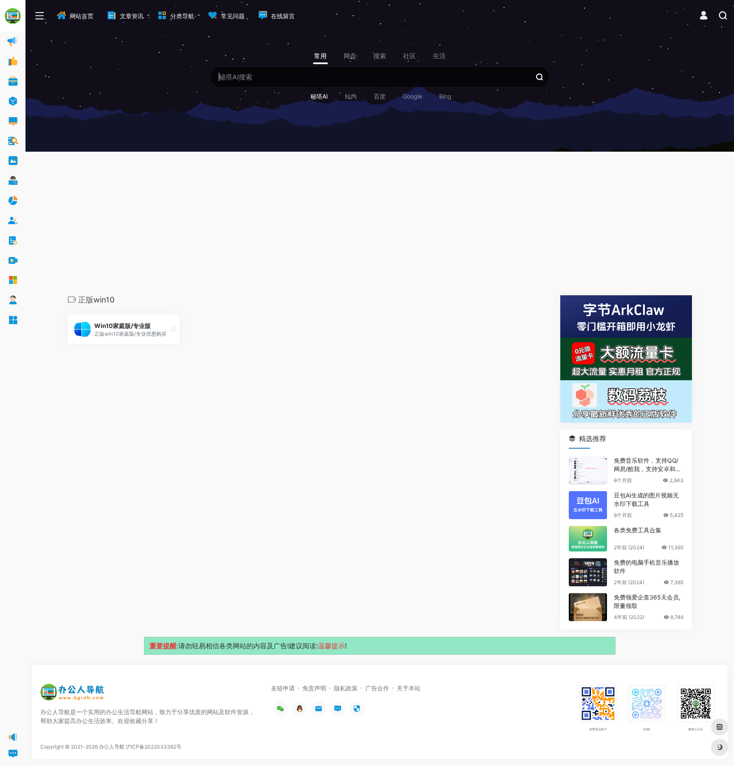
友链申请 (283, 688)
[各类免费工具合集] (588, 538)
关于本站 (409, 688)
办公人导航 (111, 746)
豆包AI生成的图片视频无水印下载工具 (646, 499)
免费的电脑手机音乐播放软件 (646, 566)
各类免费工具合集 (637, 530)
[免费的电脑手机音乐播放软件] (588, 572)
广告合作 (377, 688)
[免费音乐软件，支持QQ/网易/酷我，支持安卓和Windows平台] (588, 470)
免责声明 (314, 688)
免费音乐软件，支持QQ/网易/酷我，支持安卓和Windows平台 (648, 465)
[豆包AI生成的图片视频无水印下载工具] (588, 505)
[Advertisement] (380, 225)
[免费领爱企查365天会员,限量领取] (588, 607)
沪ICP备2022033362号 (153, 746)
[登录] (703, 16)
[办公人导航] (72, 694)
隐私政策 (346, 688)
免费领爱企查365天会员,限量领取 (647, 601)
